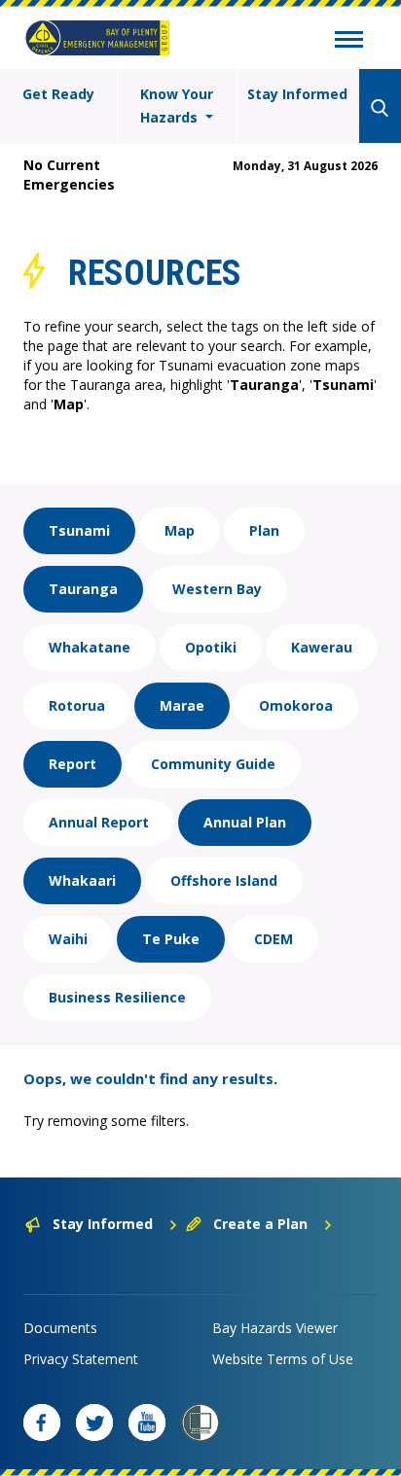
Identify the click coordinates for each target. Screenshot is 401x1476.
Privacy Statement (80, 1359)
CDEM (273, 939)
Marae (182, 705)
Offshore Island (223, 880)
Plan (264, 530)
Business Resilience (117, 997)
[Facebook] (41, 1422)
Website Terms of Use (282, 1359)
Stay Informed (297, 94)
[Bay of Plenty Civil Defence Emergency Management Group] (97, 38)
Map (179, 530)
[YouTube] (146, 1422)
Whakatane (89, 647)
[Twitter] (94, 1422)
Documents (60, 1327)
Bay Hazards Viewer (275, 1327)
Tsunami (79, 530)
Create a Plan (260, 1223)
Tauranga (83, 589)
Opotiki (211, 647)
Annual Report (99, 822)
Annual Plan (244, 822)
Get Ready (58, 94)
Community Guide (213, 764)
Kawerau (321, 647)
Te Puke (171, 939)
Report (72, 764)
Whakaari (82, 880)
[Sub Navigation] (349, 42)
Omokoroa (296, 705)
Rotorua (77, 705)
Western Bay (217, 589)
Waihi (68, 939)
